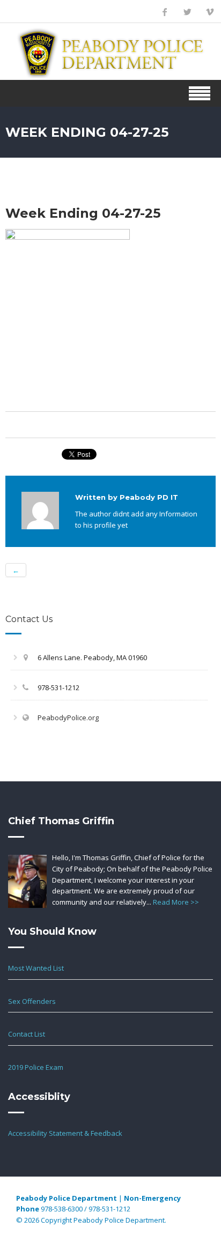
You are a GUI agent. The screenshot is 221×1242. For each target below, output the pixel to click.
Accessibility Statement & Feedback (65, 1133)
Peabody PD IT (149, 497)
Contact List (26, 1034)
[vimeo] (209, 12)
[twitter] (187, 12)
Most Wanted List (36, 968)
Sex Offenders (32, 1001)
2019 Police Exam (35, 1067)
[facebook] (164, 12)
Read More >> (176, 902)
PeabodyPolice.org (68, 717)
